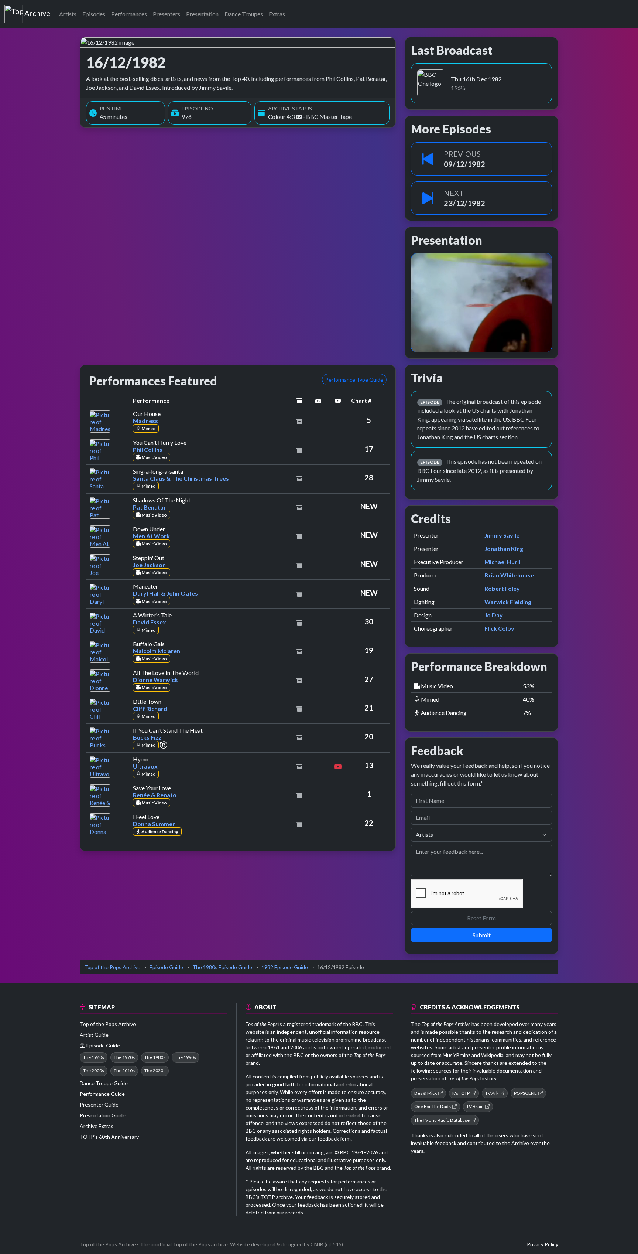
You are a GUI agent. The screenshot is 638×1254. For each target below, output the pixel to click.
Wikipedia (492, 1055)
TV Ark (491, 1093)
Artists (67, 13)
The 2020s (154, 1070)
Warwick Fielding (507, 601)
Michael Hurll (502, 561)
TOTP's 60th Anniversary (109, 1137)
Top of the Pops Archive (112, 967)
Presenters (166, 13)
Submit (482, 934)
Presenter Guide (99, 1104)
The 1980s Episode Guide (222, 967)
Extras (277, 13)
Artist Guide (94, 1035)
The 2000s (93, 1070)
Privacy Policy (542, 1244)
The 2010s (124, 1070)
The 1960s (93, 1057)
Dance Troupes (243, 13)
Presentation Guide (103, 1115)
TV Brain (475, 1106)
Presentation (202, 13)
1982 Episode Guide (284, 967)
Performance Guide (102, 1094)
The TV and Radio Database (442, 1120)
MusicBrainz (456, 1055)
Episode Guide (166, 967)
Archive (37, 11)
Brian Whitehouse (509, 575)
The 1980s (154, 1057)
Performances (129, 13)
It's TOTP (461, 1093)
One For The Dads (432, 1106)
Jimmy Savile (501, 535)
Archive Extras (96, 1126)
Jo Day (493, 615)
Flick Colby (499, 628)
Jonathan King (503, 548)
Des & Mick (425, 1093)
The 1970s (124, 1057)
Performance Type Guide (354, 379)
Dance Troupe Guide (104, 1083)
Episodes (93, 13)
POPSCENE (525, 1093)
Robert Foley (502, 588)
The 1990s (185, 1057)
